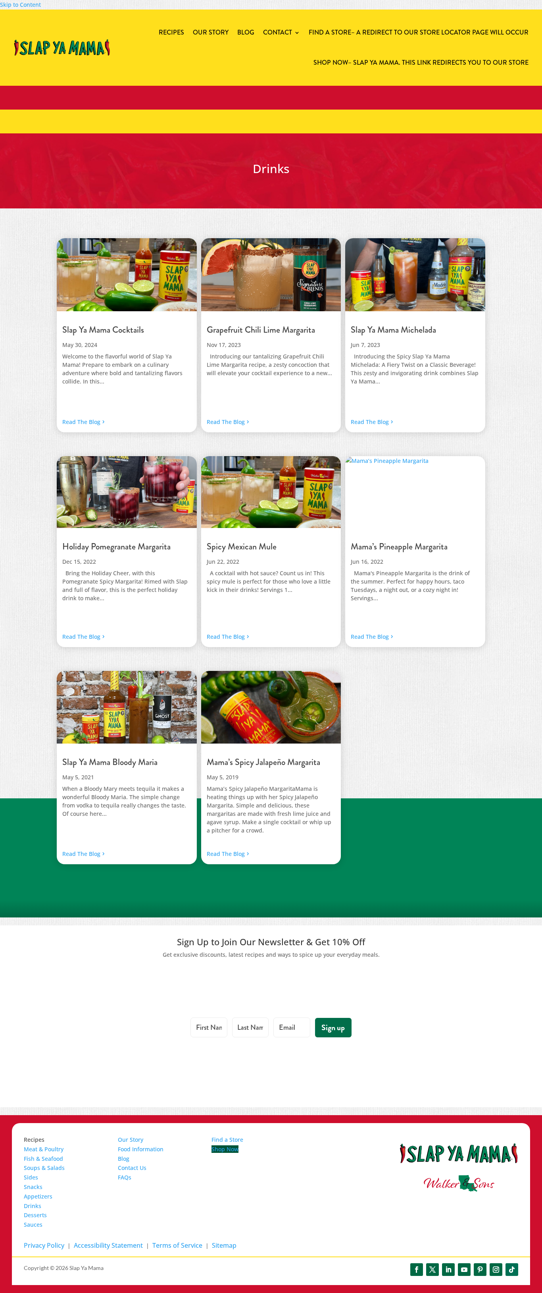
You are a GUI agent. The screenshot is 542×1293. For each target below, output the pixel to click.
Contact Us (132, 1168)
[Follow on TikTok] (511, 1269)
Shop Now (421, 62)
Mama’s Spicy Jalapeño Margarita (263, 762)
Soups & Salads (44, 1168)
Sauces (33, 1224)
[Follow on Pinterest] (480, 1269)
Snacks (33, 1187)
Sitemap (224, 1245)
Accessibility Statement (108, 1245)
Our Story (211, 32)
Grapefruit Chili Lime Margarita (261, 330)
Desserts (35, 1215)
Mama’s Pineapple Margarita (399, 546)
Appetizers (38, 1196)
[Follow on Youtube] (464, 1269)
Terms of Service (177, 1245)
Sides (31, 1177)
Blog (245, 32)
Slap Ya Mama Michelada (393, 330)
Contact (277, 32)
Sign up (333, 1027)
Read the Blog (81, 422)
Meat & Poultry (43, 1149)
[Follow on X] (432, 1269)
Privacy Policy (44, 1245)
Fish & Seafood (43, 1158)
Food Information (140, 1149)
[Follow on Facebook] (416, 1269)
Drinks (32, 1206)
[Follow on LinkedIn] (448, 1269)
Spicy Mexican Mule (242, 546)
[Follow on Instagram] (496, 1269)
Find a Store (419, 32)
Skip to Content (20, 4)
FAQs (124, 1177)
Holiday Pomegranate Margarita (116, 546)
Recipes (171, 32)
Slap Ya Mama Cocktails (103, 330)
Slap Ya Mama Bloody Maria (110, 762)
